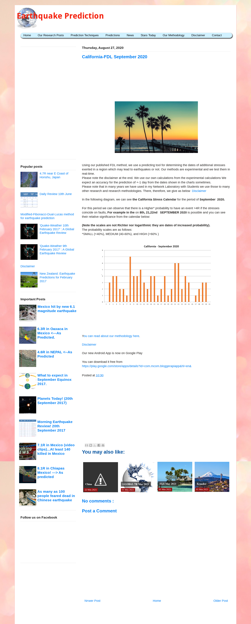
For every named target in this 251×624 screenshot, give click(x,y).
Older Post (220, 600)
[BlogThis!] (90, 445)
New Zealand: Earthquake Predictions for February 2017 (57, 277)
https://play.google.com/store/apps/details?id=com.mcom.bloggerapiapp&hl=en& (136, 366)
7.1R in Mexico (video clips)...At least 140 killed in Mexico (56, 449)
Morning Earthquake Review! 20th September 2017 (55, 426)
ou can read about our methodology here (111, 336)
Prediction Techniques (85, 35)
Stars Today (148, 35)
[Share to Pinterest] (103, 445)
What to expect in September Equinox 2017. (54, 379)
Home (27, 35)
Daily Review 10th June (56, 194)
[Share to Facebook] (99, 445)
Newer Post (92, 600)
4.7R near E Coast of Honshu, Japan (54, 175)
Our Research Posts (51, 35)
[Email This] (86, 445)
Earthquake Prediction (60, 16)
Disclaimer (198, 35)
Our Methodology (174, 35)
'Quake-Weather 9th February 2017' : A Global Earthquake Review (57, 249)
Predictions (113, 35)
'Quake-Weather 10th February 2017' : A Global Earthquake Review (57, 229)
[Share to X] (94, 445)
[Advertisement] (156, 80)
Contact (217, 35)
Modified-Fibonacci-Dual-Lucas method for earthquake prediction (47, 216)
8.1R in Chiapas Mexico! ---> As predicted (51, 472)
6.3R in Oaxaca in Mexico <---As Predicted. (52, 333)
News (130, 35)
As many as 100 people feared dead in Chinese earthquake (56, 495)
